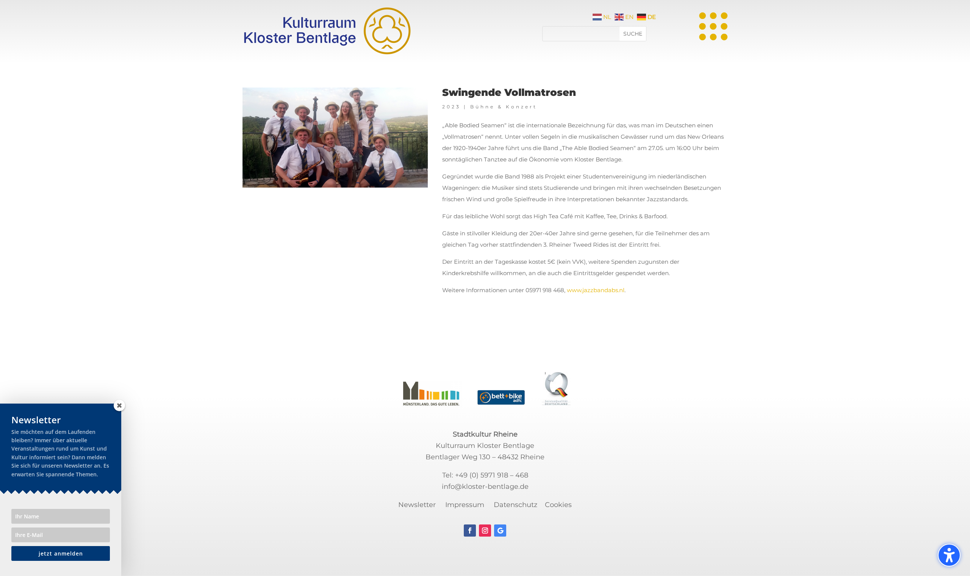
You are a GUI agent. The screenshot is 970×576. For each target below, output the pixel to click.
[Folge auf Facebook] (470, 530)
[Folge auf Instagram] (485, 530)
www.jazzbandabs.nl (595, 290)
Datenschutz (515, 505)
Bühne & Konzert (503, 107)
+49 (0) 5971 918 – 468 (491, 475)
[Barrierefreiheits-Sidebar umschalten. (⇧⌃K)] (949, 555)
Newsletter (417, 505)
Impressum (464, 505)
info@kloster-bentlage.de (485, 486)
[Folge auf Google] (500, 530)
